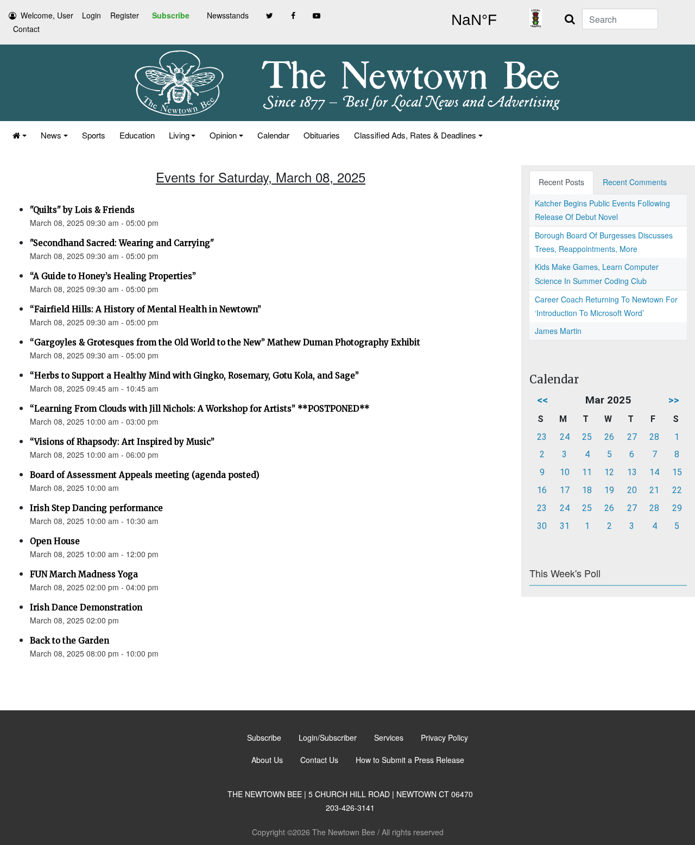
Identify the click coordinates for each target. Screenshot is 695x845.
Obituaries (322, 135)
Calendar (273, 135)
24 (565, 437)
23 (542, 437)
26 (609, 437)
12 (609, 472)
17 (565, 490)
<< (542, 400)
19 (609, 490)
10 (565, 472)
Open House (55, 541)
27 (632, 437)
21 (654, 490)
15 (677, 472)
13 (632, 472)
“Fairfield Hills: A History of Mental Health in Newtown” (145, 309)
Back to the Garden (69, 640)
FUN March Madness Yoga (84, 574)
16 (542, 490)
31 (565, 526)
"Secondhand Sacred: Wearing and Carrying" (122, 243)
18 (587, 490)
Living (179, 135)
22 (677, 490)
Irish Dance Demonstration (86, 607)
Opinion (223, 135)
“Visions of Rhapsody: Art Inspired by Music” (122, 442)
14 (654, 472)
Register (124, 15)
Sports (93, 135)
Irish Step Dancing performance (96, 508)
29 (677, 508)
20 (632, 490)
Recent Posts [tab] (561, 181)
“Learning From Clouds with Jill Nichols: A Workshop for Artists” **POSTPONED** (200, 408)
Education (137, 135)
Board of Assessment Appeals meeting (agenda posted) (145, 475)
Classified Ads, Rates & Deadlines (415, 135)
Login (91, 15)
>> (673, 400)
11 (587, 472)
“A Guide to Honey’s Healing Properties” (113, 276)
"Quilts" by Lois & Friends (82, 210)
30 (542, 526)
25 (587, 437)
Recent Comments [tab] (635, 181)
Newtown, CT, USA (473, 20)
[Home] (19, 135)
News (51, 135)
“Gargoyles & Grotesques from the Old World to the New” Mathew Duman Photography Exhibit (225, 342)
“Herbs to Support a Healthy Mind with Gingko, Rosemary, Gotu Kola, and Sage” (194, 375)
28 (654, 437)
